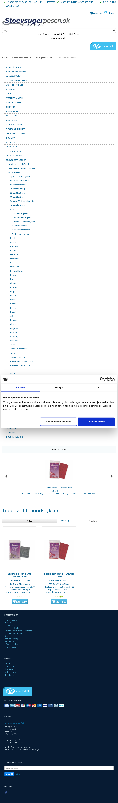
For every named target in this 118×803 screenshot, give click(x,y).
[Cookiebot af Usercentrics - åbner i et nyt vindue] (102, 379)
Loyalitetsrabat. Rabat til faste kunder (19, 631)
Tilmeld (9, 774)
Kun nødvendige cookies (58, 421)
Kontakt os (8, 625)
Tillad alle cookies (96, 421)
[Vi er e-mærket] (103, 46)
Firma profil (9, 622)
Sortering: (65, 520)
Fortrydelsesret (10, 620)
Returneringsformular (13, 633)
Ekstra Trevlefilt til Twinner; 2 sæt (59, 488)
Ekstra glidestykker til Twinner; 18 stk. (19, 575)
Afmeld (19, 774)
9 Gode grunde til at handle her (17, 644)
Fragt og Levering (11, 639)
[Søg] (114, 30)
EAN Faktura (9, 641)
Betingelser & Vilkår (12, 628)
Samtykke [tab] (20, 387)
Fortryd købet (10, 647)
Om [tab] (97, 387)
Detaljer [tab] (59, 387)
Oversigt (7, 636)
